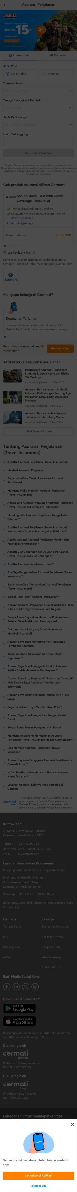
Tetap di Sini (38, 1186)
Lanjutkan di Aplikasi (38, 1175)
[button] (38, 596)
